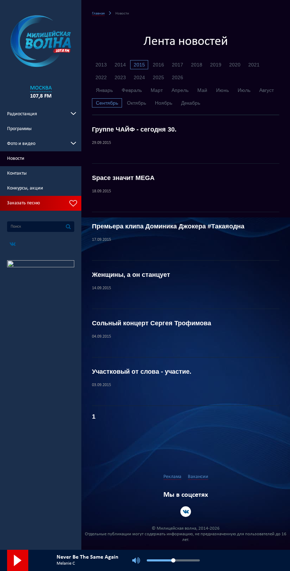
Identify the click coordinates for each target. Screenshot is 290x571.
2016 (158, 65)
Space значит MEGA (123, 177)
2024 (139, 77)
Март (157, 90)
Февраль (132, 90)
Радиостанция (22, 114)
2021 (254, 65)
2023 (120, 77)
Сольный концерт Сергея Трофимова (151, 323)
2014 (120, 65)
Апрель (180, 90)
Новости (15, 158)
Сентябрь (107, 103)
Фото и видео (21, 143)
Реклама (172, 476)
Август (266, 90)
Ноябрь (163, 103)
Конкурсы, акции (25, 188)
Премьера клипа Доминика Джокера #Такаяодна (168, 226)
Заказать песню (23, 203)
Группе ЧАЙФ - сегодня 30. (134, 129)
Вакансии (198, 476)
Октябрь (136, 103)
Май (202, 90)
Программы (19, 129)
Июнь (222, 90)
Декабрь (190, 103)
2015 (139, 65)
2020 (234, 65)
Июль (244, 90)
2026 (177, 77)
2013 (101, 65)
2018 (196, 65)
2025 (158, 77)
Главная (98, 14)
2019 (215, 65)
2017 (177, 65)
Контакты (17, 173)
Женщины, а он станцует (131, 274)
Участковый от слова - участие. (141, 371)
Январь (104, 90)
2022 (101, 77)
